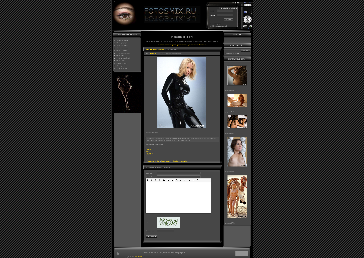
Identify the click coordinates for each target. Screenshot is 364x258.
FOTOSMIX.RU (140, 257)
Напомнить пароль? (219, 26)
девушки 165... (230, 90)
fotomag (153, 53)
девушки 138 (150, 153)
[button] (147, 180)
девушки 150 (150, 148)
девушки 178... (230, 171)
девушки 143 (150, 155)
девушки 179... (230, 223)
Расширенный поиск (232, 53)
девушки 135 (150, 151)
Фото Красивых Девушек (155, 49)
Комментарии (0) (153, 161)
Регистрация (216, 24)
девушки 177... (230, 133)
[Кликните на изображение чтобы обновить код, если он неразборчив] (168, 227)
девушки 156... (230, 112)
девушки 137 (150, 149)
